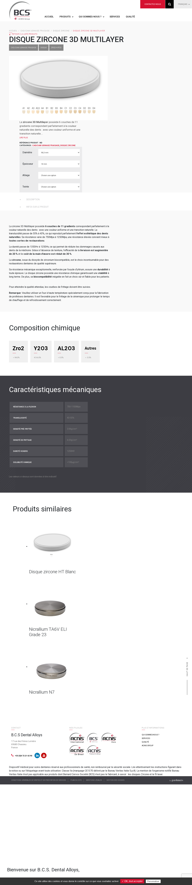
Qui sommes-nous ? (90, 16)
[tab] (66, 199)
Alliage (26, 175)
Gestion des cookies (115, 780)
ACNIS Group (147, 746)
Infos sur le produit (37, 207)
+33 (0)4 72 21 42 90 (23, 756)
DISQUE (43, 48)
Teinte (25, 186)
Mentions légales (94, 780)
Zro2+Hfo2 (56, 48)
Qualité (130, 16)
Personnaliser (153, 881)
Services (115, 16)
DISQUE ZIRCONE (61, 31)
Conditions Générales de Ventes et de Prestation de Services (38, 780)
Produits (65, 16)
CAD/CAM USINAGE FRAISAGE (35, 31)
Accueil (49, 16)
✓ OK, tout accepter (132, 881)
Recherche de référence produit (169, 4)
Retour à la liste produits (24, 34)
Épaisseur (27, 163)
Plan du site (76, 780)
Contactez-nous (152, 4)
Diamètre (27, 152)
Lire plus (24, 138)
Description (33, 199)
